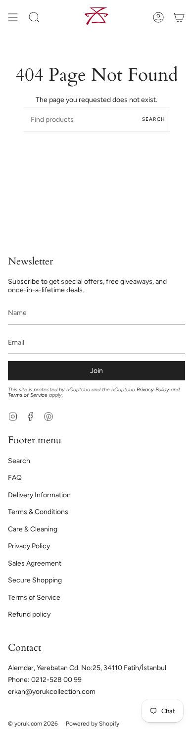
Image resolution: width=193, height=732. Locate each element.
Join (96, 370)
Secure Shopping (35, 580)
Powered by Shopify (92, 723)
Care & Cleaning (32, 529)
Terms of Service (28, 395)
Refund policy (29, 614)
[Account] (158, 17)
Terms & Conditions (38, 512)
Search (153, 119)
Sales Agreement (34, 563)
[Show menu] (12, 17)
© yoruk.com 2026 (33, 723)
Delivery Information (39, 495)
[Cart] (179, 17)
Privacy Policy (153, 389)
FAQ (15, 477)
